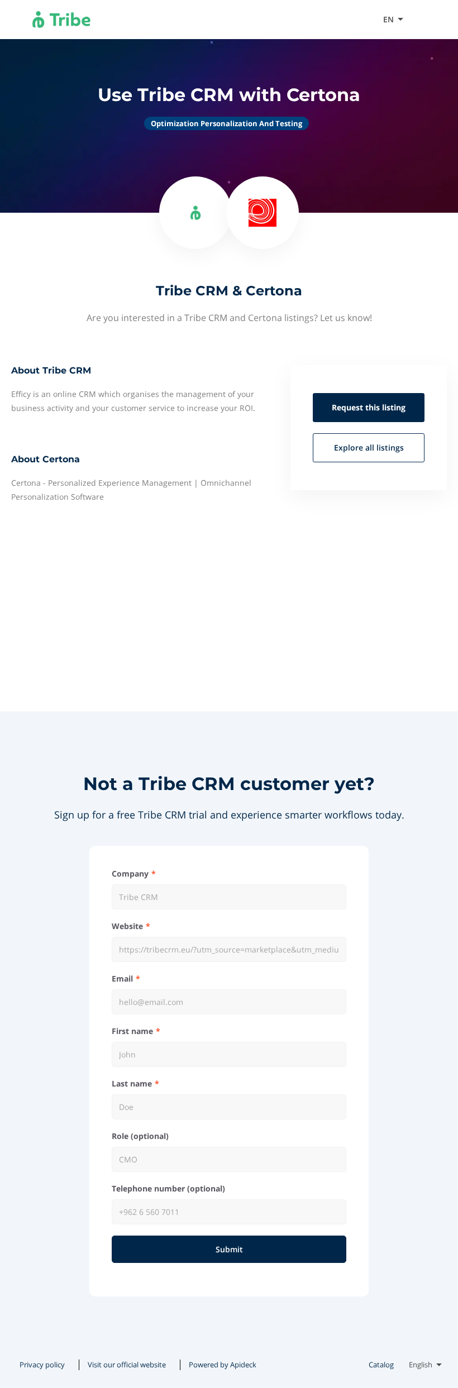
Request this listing (368, 407)
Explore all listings (369, 447)
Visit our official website (127, 1365)
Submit (229, 1249)
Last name (132, 1083)
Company (130, 873)
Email (122, 978)
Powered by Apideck (222, 1365)
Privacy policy (42, 1365)
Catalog (381, 1365)
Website (127, 926)
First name (132, 1031)
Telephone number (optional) (168, 1188)
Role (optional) (140, 1136)
